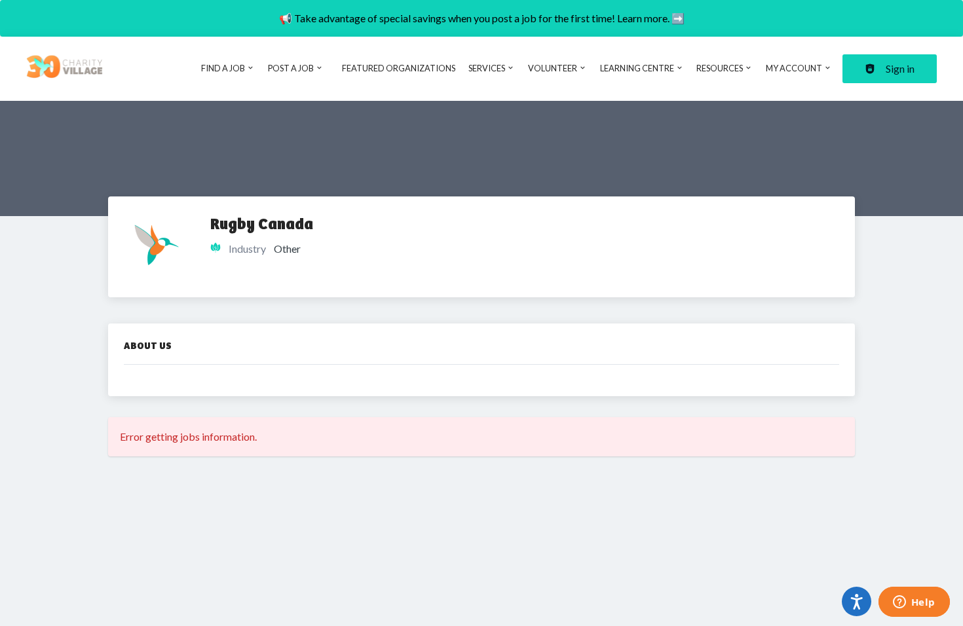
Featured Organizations (398, 68)
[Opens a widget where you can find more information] (914, 603)
